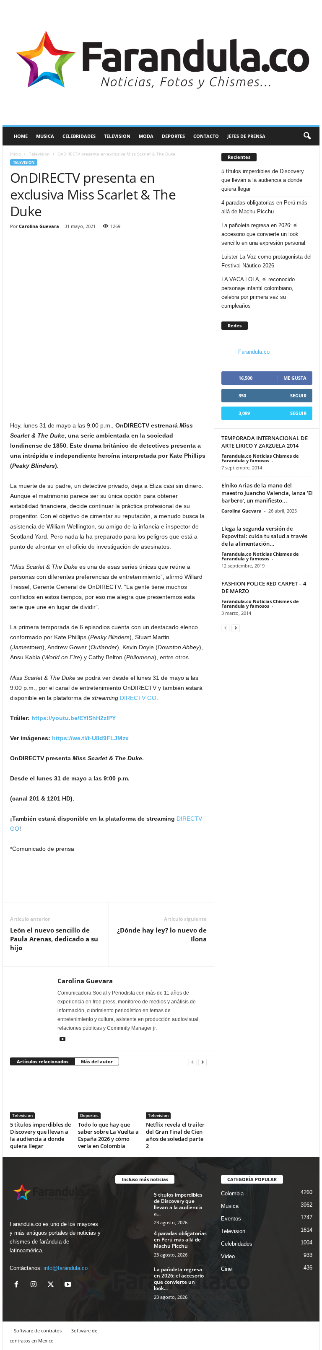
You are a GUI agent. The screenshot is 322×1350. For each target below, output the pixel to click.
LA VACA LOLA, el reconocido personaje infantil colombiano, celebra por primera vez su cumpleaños (258, 292)
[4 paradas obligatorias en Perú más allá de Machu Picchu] (132, 1242)
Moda (146, 136)
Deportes (173, 136)
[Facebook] (18, 260)
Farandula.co (254, 352)
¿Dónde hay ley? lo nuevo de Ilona (162, 934)
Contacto (206, 136)
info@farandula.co (66, 1268)
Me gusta (294, 378)
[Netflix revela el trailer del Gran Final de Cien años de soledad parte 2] (176, 1095)
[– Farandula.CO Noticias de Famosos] (161, 62)
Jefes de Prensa (246, 136)
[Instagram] (35, 1285)
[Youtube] (62, 1040)
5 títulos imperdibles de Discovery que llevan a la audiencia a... (178, 1204)
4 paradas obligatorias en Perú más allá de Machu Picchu (264, 207)
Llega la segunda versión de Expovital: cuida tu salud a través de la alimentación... (264, 536)
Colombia (232, 1193)
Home (21, 136)
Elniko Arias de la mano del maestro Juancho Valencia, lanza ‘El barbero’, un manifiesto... (267, 493)
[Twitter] (37, 260)
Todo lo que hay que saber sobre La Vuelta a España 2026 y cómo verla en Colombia (108, 1135)
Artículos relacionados (42, 1061)
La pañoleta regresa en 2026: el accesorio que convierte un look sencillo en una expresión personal (263, 234)
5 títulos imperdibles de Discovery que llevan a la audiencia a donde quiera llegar (40, 1135)
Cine (226, 1269)
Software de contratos (38, 1330)
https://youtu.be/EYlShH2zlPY (73, 718)
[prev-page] (192, 1061)
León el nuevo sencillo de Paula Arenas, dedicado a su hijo (54, 939)
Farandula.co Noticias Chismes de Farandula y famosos (260, 458)
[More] (57, 260)
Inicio (15, 154)
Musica (45, 136)
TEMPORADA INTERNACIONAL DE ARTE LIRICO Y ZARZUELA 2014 (264, 441)
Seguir (298, 395)
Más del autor (97, 1061)
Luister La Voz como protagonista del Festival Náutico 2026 (266, 261)
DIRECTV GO (138, 697)
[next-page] (202, 1061)
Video (228, 1256)
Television (117, 136)
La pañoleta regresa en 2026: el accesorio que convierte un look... (179, 1279)
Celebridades (79, 136)
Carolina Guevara (39, 226)
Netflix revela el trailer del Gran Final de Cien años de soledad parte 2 (175, 1135)
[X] (52, 1285)
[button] (307, 136)
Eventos (231, 1218)
